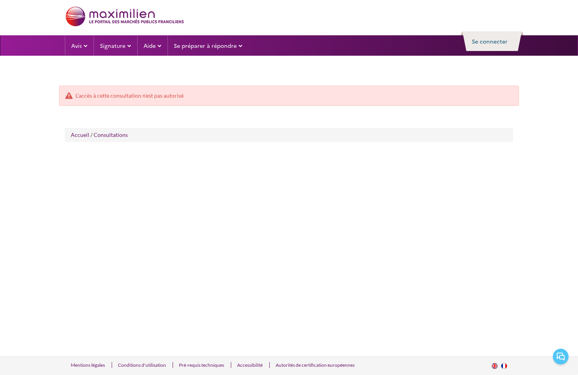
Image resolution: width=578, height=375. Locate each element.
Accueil (80, 134)
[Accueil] (124, 16)
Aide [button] (150, 45)
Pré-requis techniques (202, 365)
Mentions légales (88, 365)
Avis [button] (76, 45)
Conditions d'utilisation (142, 365)
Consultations (111, 134)
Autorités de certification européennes (315, 365)
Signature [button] (112, 45)
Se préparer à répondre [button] (205, 45)
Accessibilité (250, 365)
